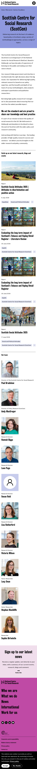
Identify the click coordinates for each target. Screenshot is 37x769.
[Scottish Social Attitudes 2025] (18, 316)
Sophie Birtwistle (8, 638)
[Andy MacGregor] (9, 397)
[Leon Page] (9, 454)
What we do (9, 10)
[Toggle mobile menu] (34, 3)
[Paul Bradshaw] (9, 369)
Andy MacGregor (8, 411)
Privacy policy (5, 746)
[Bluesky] (2, 722)
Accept (5, 766)
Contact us (4, 749)
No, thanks (17, 766)
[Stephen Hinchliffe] (9, 596)
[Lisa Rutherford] (9, 510)
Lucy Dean (5, 581)
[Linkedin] (9, 722)
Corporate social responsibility (10, 739)
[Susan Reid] (9, 482)
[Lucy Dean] (9, 567)
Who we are (9, 690)
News (5, 701)
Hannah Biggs (7, 439)
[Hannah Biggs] (9, 425)
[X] (6, 722)
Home (2, 10)
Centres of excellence (19, 10)
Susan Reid (6, 496)
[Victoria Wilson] (9, 539)
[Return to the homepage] (9, 3)
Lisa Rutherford (8, 524)
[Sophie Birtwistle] (9, 624)
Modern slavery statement (8, 742)
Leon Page (5, 468)
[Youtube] (13, 722)
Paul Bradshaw (7, 383)
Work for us (9, 712)
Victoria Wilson (7, 553)
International (10, 707)
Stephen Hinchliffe (9, 609)
